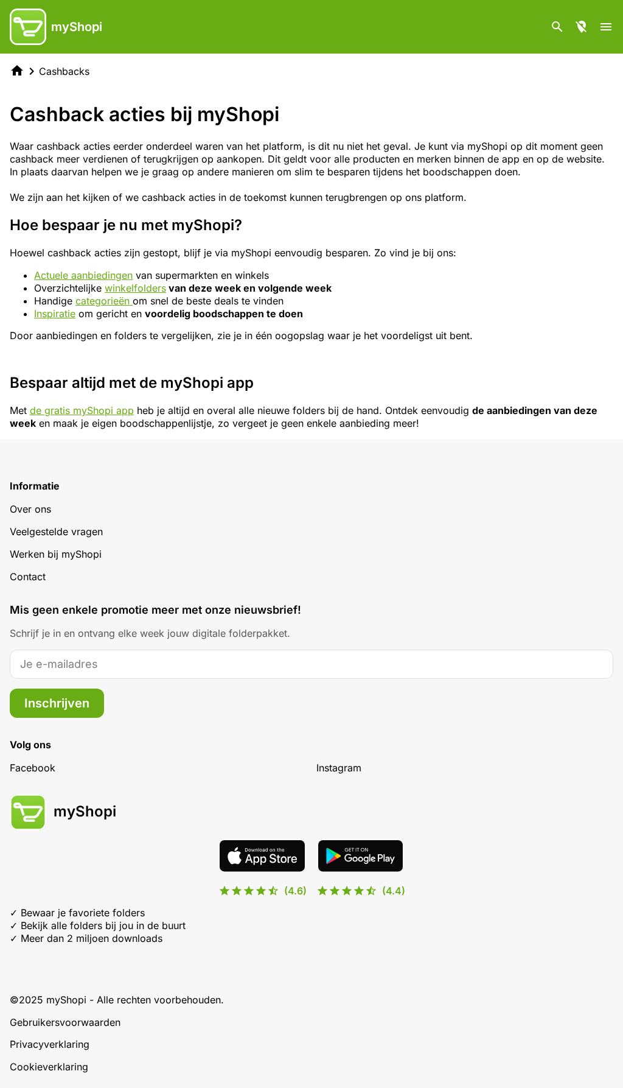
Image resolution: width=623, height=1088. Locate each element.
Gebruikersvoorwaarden (65, 1022)
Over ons (30, 509)
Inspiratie (54, 313)
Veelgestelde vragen (56, 531)
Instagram (338, 768)
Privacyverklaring (49, 1044)
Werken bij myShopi (56, 554)
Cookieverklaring (49, 1067)
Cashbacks (64, 71)
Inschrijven (56, 703)
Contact (28, 576)
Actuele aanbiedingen (83, 275)
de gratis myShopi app (82, 410)
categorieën (104, 301)
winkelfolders (135, 288)
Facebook (32, 768)
